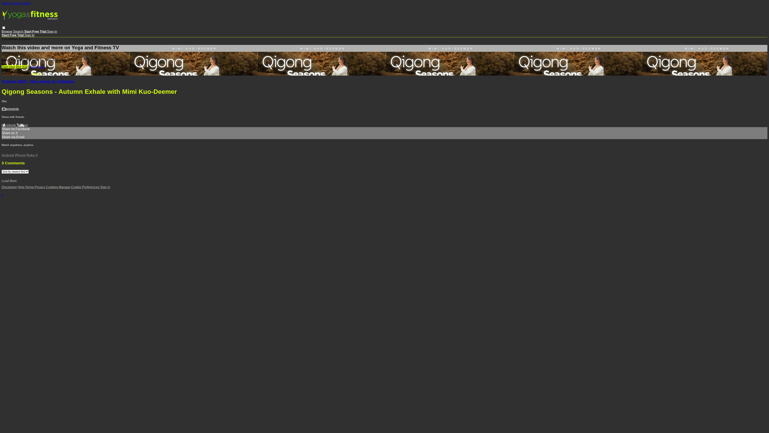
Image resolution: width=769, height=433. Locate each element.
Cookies (52, 187)
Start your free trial (15, 67)
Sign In (29, 35)
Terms (30, 187)
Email (24, 125)
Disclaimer (9, 187)
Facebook (9, 125)
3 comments (10, 109)
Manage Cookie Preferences (79, 187)
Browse (7, 31)
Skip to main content (16, 3)
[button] (3, 27)
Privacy (40, 187)
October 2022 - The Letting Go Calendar (38, 81)
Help (21, 187)
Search (18, 31)
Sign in (52, 31)
